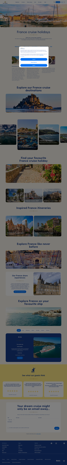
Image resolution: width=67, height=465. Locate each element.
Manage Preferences (34, 62)
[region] (34, 57)
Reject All (34, 65)
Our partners (22, 56)
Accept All (33, 59)
